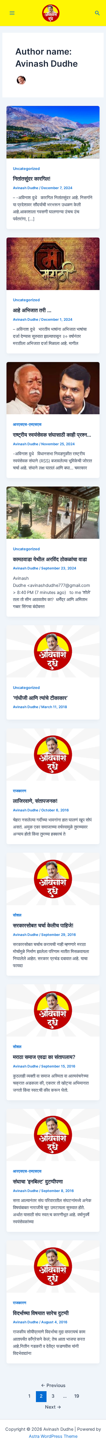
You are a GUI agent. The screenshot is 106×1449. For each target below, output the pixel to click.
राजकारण (19, 791)
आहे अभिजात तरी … (32, 310)
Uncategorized (26, 168)
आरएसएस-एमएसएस (27, 424)
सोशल (17, 915)
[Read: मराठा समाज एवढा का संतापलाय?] (52, 1010)
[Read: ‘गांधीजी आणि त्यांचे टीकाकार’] (52, 651)
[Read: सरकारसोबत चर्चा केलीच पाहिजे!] (52, 878)
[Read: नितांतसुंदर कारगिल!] (52, 132)
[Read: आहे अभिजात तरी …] (52, 263)
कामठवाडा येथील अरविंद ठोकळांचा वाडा (50, 559)
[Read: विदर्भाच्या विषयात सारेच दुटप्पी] (52, 1266)
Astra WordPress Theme (53, 1436)
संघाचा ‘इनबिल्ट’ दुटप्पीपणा (38, 1181)
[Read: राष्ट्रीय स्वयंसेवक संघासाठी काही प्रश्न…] (52, 388)
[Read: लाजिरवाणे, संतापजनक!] (52, 754)
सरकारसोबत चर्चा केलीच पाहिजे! (43, 925)
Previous (53, 1385)
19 (76, 1396)
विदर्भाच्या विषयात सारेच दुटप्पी (41, 1313)
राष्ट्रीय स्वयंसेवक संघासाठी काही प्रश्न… (52, 434)
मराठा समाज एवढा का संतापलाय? (44, 1057)
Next (53, 1407)
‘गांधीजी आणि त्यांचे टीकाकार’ (40, 698)
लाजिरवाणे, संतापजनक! (35, 801)
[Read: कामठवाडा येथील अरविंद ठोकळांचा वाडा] (52, 512)
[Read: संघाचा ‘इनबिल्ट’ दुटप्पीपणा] (52, 1134)
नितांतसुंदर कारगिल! (32, 178)
